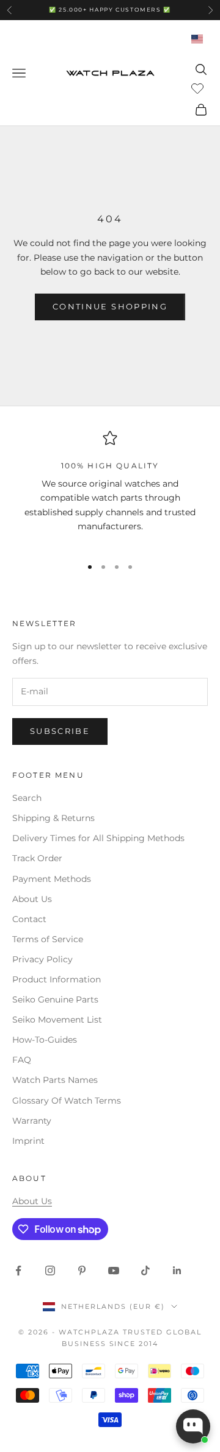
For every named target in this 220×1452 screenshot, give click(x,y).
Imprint (28, 1140)
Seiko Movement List (57, 1019)
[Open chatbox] (193, 1426)
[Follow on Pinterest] (82, 1270)
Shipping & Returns (53, 817)
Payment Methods (51, 878)
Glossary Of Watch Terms (66, 1100)
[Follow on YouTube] (114, 1270)
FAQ (21, 1059)
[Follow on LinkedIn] (177, 1270)
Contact (29, 919)
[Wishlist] (199, 87)
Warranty (31, 1120)
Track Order (37, 858)
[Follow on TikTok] (145, 1270)
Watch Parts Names (55, 1079)
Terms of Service (47, 939)
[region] (110, 488)
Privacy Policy (42, 959)
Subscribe (60, 731)
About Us (32, 898)
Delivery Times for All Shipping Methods (98, 838)
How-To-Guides (44, 1039)
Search (27, 797)
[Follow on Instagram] (50, 1270)
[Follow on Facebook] (18, 1270)
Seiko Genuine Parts (55, 999)
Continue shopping (110, 306)
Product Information (56, 979)
